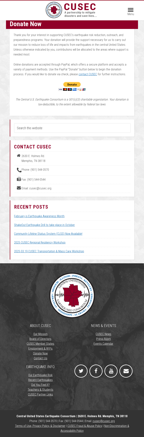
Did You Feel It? (40, 385)
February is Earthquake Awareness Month (39, 216)
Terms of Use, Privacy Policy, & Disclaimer (40, 426)
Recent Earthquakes (40, 380)
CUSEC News (103, 334)
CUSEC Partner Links (40, 394)
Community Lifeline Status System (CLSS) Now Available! (48, 233)
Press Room (103, 339)
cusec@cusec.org (104, 421)
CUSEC (72, 10)
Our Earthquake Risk (40, 375)
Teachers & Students (40, 389)
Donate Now (40, 353)
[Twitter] (81, 371)
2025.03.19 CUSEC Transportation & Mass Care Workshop (49, 251)
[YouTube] (111, 371)
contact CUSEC (88, 74)
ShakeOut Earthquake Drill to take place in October (44, 225)
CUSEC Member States (40, 343)
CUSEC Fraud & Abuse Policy (85, 426)
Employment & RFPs (40, 348)
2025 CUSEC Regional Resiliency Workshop (39, 242)
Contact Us (40, 358)
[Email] (126, 371)
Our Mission (40, 334)
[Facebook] (96, 371)
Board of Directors (40, 339)
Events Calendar (103, 343)
